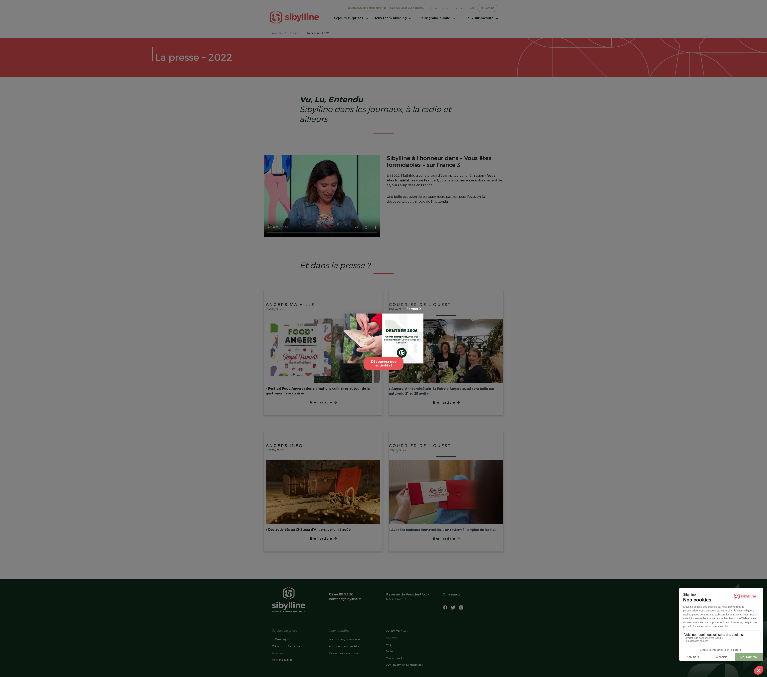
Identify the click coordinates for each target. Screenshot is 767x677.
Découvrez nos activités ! (383, 363)
